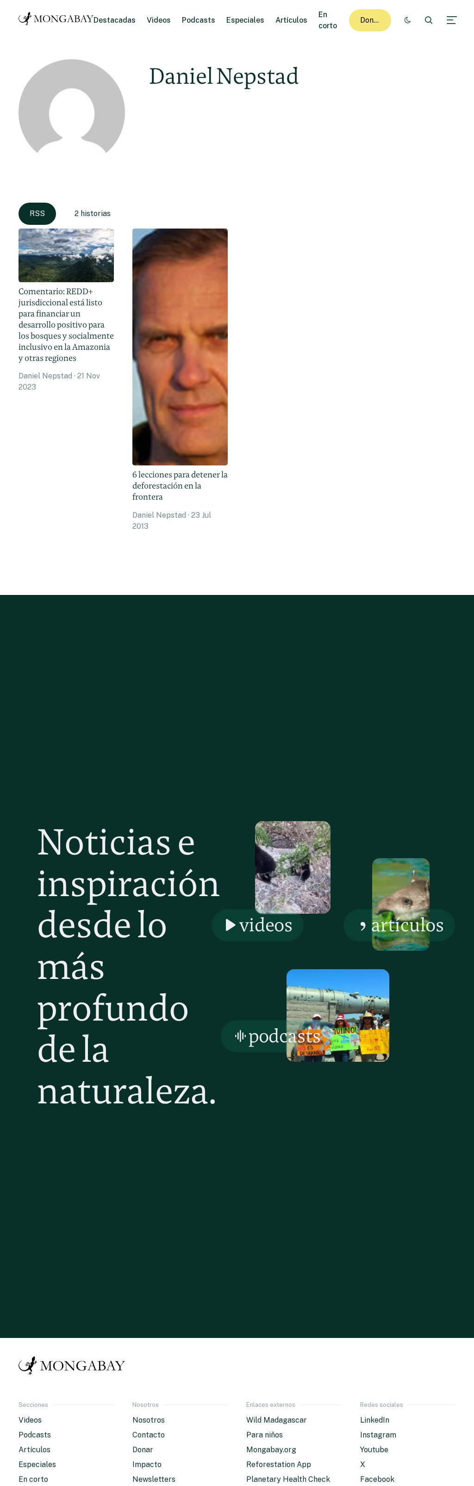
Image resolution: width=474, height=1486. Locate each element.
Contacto (148, 1434)
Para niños (264, 1434)
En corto (33, 1479)
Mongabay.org (271, 1449)
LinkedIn (374, 1420)
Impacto (147, 1464)
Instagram (378, 1434)
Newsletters (153, 1479)
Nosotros (148, 1420)
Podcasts (198, 20)
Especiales (245, 20)
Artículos (291, 20)
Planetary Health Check (288, 1479)
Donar (370, 20)
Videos (159, 20)
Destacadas (115, 20)
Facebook (377, 1479)
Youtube (374, 1449)
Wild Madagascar (276, 1420)
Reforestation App (278, 1464)
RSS (37, 213)
